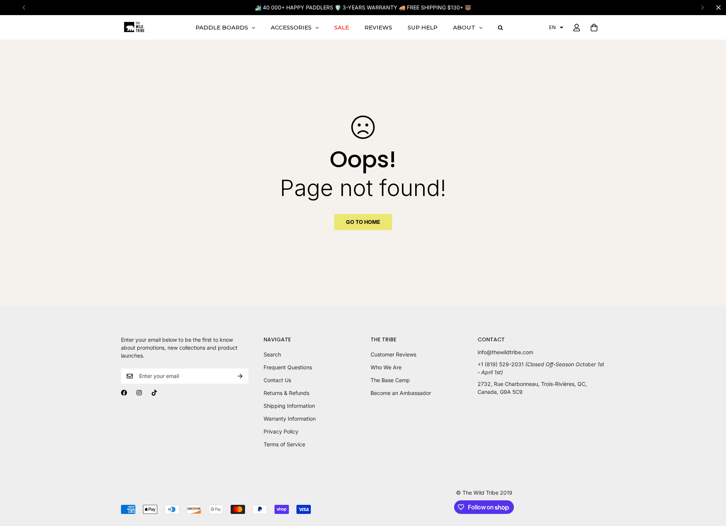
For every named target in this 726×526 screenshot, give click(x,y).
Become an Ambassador (401, 393)
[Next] (702, 7)
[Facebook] (124, 393)
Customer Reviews (393, 354)
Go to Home (363, 222)
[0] (594, 27)
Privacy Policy (281, 431)
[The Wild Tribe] (134, 27)
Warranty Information (290, 418)
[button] (556, 27)
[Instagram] (139, 393)
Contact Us (277, 380)
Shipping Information (289, 406)
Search (272, 354)
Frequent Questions (288, 367)
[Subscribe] (240, 376)
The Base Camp (390, 380)
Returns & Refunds (286, 393)
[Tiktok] (154, 393)
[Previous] (23, 7)
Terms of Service (284, 444)
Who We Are (386, 367)
